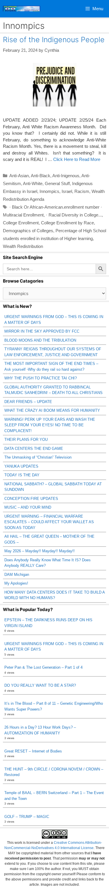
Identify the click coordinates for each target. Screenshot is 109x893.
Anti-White (32, 183)
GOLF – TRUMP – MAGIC (26, 816)
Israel (67, 191)
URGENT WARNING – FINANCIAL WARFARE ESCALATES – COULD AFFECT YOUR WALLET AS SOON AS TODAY (49, 522)
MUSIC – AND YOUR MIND (27, 507)
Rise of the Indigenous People (54, 39)
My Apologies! (16, 583)
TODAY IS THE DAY (22, 475)
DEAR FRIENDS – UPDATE (28, 402)
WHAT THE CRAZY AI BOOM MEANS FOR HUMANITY (52, 410)
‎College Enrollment (21, 222)
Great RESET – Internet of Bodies (33, 751)
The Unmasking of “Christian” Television (38, 457)
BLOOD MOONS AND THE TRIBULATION (40, 340)
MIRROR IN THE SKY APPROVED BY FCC (41, 331)
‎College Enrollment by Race (67, 222)
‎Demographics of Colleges (28, 230)
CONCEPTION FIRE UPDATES (31, 498)
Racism (81, 191)
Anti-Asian (19, 175)
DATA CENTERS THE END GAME (33, 448)
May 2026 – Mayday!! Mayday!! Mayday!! (39, 551)
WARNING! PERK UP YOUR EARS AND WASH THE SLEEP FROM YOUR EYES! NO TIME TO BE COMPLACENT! (49, 425)
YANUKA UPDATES (21, 466)
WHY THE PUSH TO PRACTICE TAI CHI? (40, 378)
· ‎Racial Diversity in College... (74, 214)
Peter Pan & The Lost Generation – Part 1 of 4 (43, 667)
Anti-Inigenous (65, 175)
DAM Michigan (16, 574)
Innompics (49, 191)
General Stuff (57, 183)
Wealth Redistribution (23, 246)
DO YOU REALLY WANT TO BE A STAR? (40, 685)
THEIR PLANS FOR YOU (26, 439)
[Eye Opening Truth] (21, 9)
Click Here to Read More (76, 159)
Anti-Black (40, 175)
